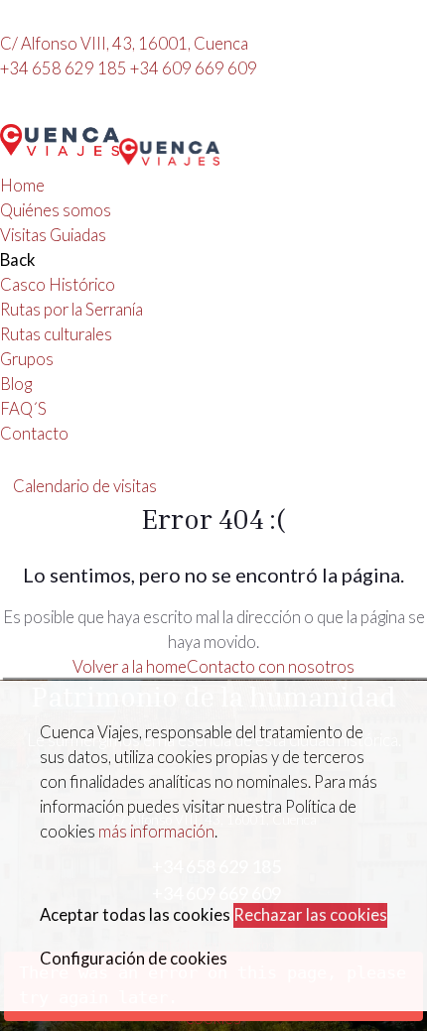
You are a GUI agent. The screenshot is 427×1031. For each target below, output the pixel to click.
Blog (16, 384)
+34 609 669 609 (193, 68)
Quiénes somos (55, 210)
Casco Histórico (57, 285)
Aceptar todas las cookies (135, 915)
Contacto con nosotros (271, 667)
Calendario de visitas (85, 486)
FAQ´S (23, 409)
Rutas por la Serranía (71, 310)
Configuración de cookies (133, 958)
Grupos (27, 359)
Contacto (34, 434)
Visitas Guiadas (53, 235)
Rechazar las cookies (310, 915)
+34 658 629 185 (65, 68)
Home (22, 185)
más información (156, 831)
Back (18, 260)
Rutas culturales (56, 334)
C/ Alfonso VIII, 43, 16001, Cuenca (124, 44)
